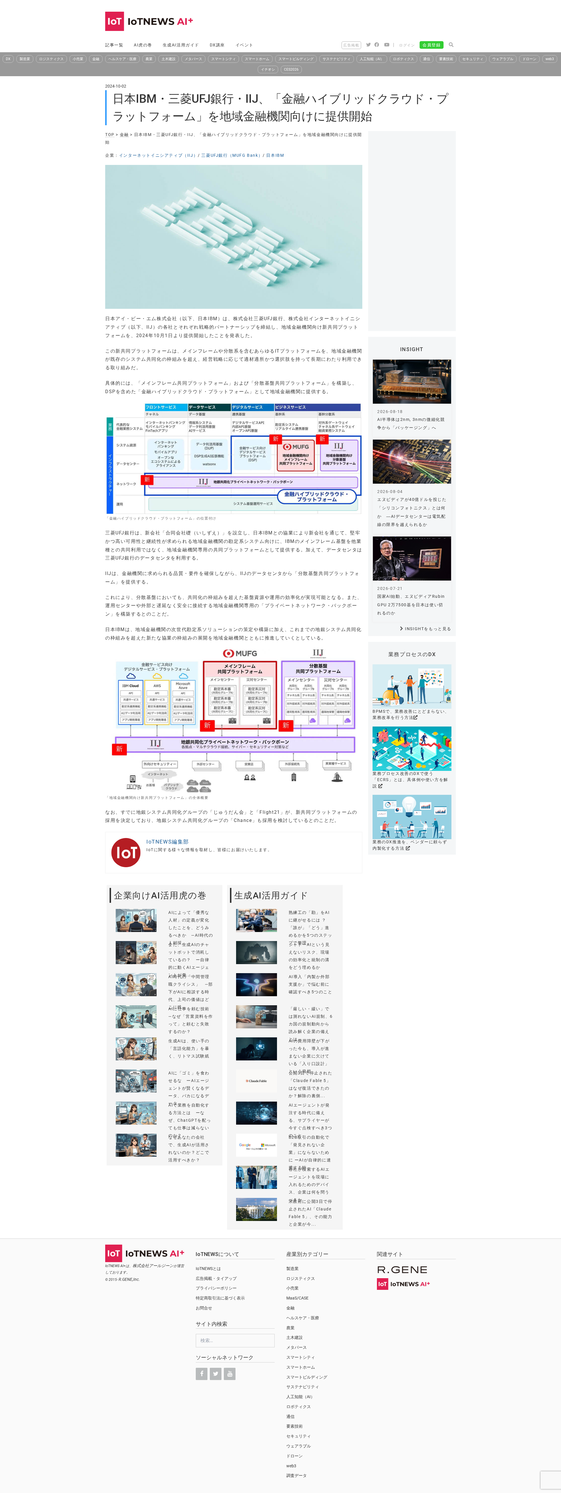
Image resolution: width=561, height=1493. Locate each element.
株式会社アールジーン (153, 1265)
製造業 (25, 59)
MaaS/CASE (297, 1298)
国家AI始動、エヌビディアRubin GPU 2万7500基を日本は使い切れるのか (411, 605)
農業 (149, 59)
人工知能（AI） (372, 59)
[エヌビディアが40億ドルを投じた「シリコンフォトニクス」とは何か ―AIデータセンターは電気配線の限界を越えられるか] (412, 462)
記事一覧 (114, 45)
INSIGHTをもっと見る (428, 628)
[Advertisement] (349, 22)
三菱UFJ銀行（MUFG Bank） (232, 155)
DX (8, 59)
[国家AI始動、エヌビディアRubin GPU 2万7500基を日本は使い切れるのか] (412, 558)
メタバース (193, 59)
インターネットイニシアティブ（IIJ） (158, 155)
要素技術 (446, 59)
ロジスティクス (51, 59)
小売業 (78, 59)
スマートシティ (223, 59)
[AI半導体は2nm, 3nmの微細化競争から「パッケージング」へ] (412, 382)
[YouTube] (230, 1374)
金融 (95, 59)
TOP (110, 134)
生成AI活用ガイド (181, 45)
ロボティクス (403, 59)
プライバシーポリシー (216, 1288)
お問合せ (204, 1308)
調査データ (296, 1475)
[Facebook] (201, 1374)
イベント (245, 45)
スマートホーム (257, 59)
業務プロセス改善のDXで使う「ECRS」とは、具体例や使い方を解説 (410, 779)
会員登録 (432, 45)
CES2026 (291, 69)
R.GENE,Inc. (129, 1279)
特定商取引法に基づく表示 (220, 1298)
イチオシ (268, 69)
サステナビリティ (337, 59)
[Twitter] (215, 1374)
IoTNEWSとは (208, 1268)
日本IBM (275, 155)
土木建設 (169, 59)
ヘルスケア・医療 (122, 59)
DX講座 (217, 45)
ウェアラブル (502, 59)
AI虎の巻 (143, 45)
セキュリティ (472, 59)
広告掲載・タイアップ (216, 1278)
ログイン (407, 45)
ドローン (529, 59)
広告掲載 (351, 45)
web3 (550, 59)
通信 (426, 59)
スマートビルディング (296, 59)
